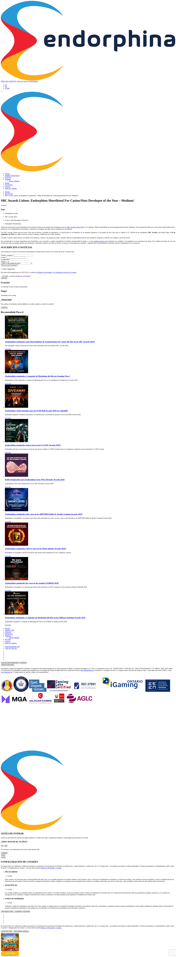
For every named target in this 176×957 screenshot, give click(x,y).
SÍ (2, 846)
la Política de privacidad (44, 272)
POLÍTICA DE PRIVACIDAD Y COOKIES (14, 663)
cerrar (3, 857)
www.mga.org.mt (6, 672)
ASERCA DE (9, 630)
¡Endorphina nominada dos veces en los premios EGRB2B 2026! (32, 583)
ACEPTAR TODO (7, 931)
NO (6, 846)
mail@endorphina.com (12, 646)
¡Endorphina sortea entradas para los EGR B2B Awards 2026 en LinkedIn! (36, 411)
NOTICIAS (9, 185)
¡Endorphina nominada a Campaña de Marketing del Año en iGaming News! (37, 376)
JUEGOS (8, 177)
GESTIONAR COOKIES (21, 931)
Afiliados (8, 179)
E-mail (3, 257)
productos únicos (99, 241)
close (3, 855)
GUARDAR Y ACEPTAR (22, 911)
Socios (7, 183)
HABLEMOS (33, 81)
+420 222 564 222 (23, 81)
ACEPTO (4, 307)
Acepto (9, 876)
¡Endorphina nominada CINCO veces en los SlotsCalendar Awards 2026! (35, 549)
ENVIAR (4, 278)
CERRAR (4, 853)
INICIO (7, 174)
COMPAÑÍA (5, 259)
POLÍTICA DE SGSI (8, 665)
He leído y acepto (17, 276)
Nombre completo (7, 255)
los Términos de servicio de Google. (64, 272)
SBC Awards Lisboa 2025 (75, 227)
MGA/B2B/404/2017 (88, 670)
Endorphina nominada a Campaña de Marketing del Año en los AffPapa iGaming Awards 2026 (45, 618)
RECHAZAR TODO (7, 911)
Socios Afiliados (14, 181)
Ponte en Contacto (11, 188)
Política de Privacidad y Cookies (51, 868)
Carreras (7, 186)
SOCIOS (8, 639)
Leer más (8, 349)
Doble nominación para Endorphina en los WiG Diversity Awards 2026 (34, 480)
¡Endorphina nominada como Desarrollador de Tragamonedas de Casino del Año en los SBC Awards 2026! (50, 342)
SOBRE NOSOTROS (12, 176)
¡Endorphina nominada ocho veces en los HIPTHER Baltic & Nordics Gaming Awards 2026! (43, 514)
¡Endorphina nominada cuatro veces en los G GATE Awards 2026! (33, 445)
